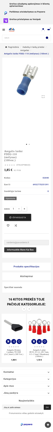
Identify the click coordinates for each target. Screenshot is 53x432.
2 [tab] (29, 144)
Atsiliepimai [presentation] (26, 276)
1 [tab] (26, 144)
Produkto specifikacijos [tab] (26, 266)
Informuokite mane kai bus (20, 249)
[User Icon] (43, 29)
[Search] (47, 37)
